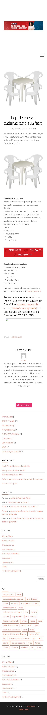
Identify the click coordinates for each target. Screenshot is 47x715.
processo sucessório (18, 643)
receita (30, 643)
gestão (40, 621)
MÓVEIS (4, 447)
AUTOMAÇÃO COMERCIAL (11, 434)
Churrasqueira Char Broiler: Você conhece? (24, 506)
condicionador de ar (9, 608)
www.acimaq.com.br (34, 291)
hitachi (25, 630)
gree (36, 625)
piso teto (5, 643)
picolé (40, 638)
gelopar (32, 621)
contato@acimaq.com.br (23, 308)
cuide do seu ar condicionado (12, 612)
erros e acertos (31, 616)
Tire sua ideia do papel (9, 483)
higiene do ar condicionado (11, 630)
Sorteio (37, 643)
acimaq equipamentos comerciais (13, 599)
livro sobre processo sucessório (19, 638)
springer (39, 647)
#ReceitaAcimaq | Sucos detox (12, 474)
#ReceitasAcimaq (8, 425)
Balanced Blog (23, 709)
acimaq (19, 594)
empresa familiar (17, 616)
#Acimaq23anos (7, 417)
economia (34, 612)
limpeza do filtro (34, 634)
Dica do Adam (6, 438)
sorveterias (24, 647)
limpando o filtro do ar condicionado (14, 634)
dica (26, 612)
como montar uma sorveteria (30, 603)
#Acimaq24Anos (8, 594)
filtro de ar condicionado (10, 621)
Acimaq (33, 129)
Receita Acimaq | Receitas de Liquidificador (16, 466)
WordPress (31, 706)
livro (4, 638)
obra (34, 638)
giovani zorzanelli (26, 625)
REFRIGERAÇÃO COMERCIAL (11, 451)
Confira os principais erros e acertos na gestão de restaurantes (22, 479)
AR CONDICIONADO (8, 430)
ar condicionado (32, 599)
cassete (5, 603)
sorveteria (14, 647)
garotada (24, 621)
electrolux (6, 616)
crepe (21, 608)
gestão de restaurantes (10, 625)
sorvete (5, 647)
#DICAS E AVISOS (16, 337)
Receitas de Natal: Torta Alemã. (20, 498)
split (32, 647)
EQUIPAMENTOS (7, 443)
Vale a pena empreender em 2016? (13, 470)
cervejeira (14, 603)
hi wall (32, 630)
